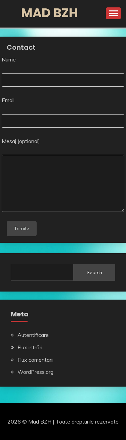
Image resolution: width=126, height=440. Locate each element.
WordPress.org (35, 371)
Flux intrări (29, 347)
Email (8, 100)
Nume (9, 59)
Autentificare (33, 335)
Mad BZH (49, 12)
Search (94, 272)
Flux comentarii (35, 359)
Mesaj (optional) (21, 141)
